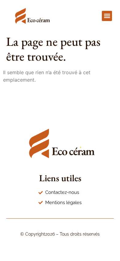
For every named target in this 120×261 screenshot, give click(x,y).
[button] (107, 16)
